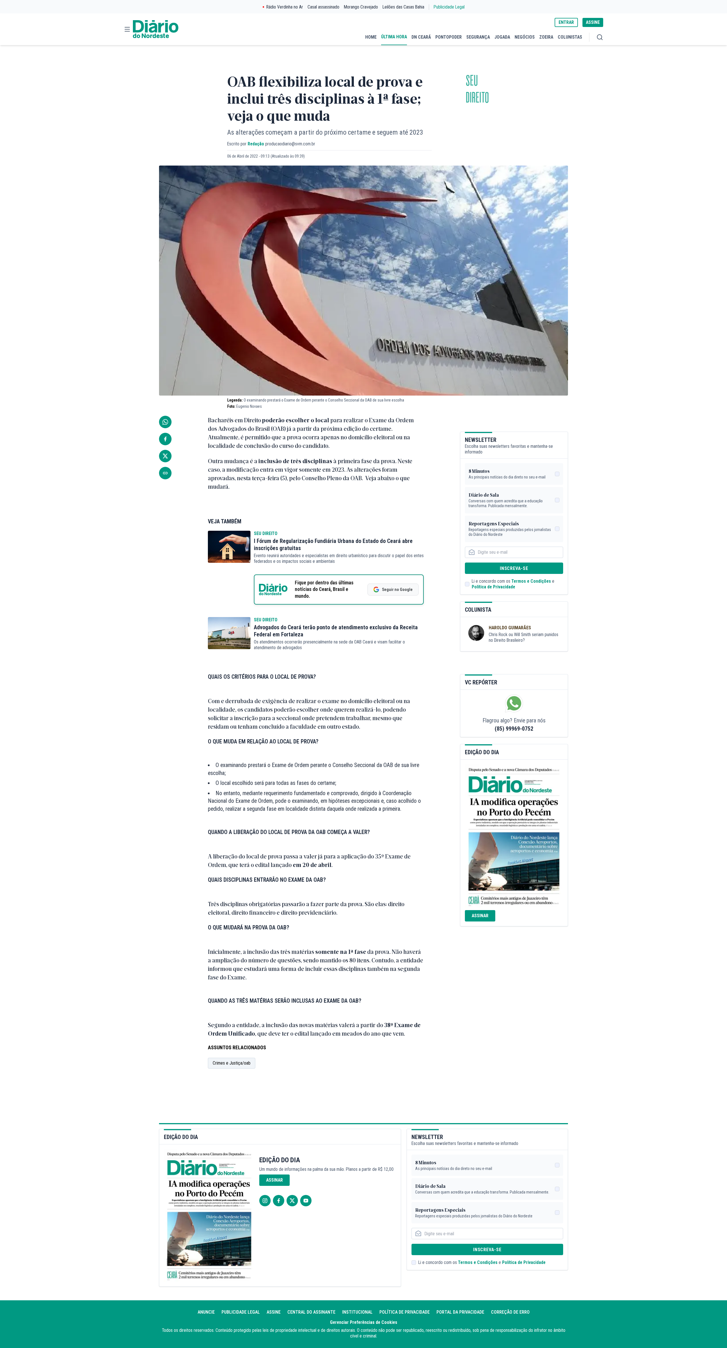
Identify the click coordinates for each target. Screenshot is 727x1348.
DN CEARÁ (421, 37)
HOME (371, 37)
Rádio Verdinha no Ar (284, 7)
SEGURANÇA (478, 37)
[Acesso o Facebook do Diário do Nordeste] (278, 1200)
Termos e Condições (531, 581)
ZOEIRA (546, 37)
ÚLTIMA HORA (394, 36)
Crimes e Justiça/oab (231, 1063)
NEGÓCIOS (525, 37)
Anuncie (206, 1312)
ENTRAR (566, 22)
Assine (274, 1312)
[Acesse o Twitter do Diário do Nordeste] (292, 1200)
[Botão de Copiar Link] (165, 473)
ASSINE (593, 22)
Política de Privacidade (493, 587)
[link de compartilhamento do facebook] (165, 439)
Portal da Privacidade (460, 1312)
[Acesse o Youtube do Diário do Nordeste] (306, 1200)
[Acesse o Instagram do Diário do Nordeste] (265, 1200)
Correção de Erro (510, 1312)
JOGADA (502, 37)
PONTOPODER (448, 37)
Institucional (357, 1312)
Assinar (480, 915)
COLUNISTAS (570, 37)
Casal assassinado (323, 7)
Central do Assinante (311, 1312)
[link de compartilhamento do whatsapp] (165, 422)
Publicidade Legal (449, 7)
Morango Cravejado (361, 7)
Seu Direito (265, 533)
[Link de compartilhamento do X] (165, 456)
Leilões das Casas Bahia (403, 7)
